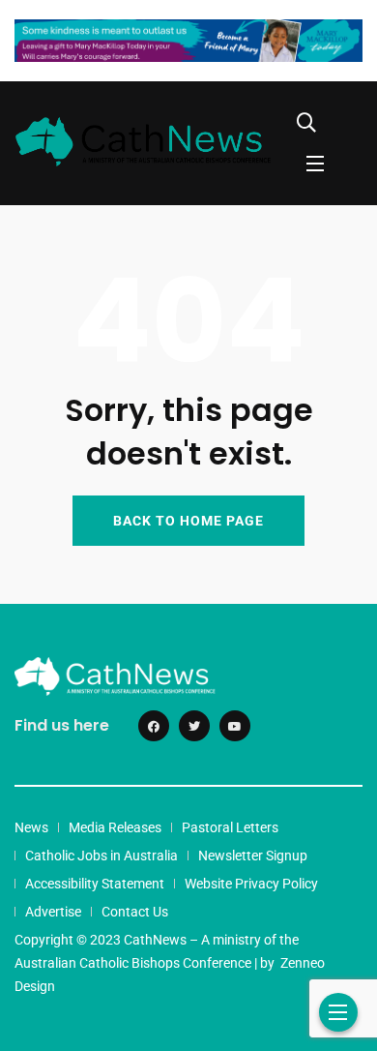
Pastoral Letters (230, 827)
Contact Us (135, 911)
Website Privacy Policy (251, 883)
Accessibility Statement (94, 883)
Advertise (53, 911)
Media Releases (115, 827)
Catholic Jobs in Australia (101, 855)
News (31, 827)
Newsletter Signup (252, 855)
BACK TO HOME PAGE (188, 520)
